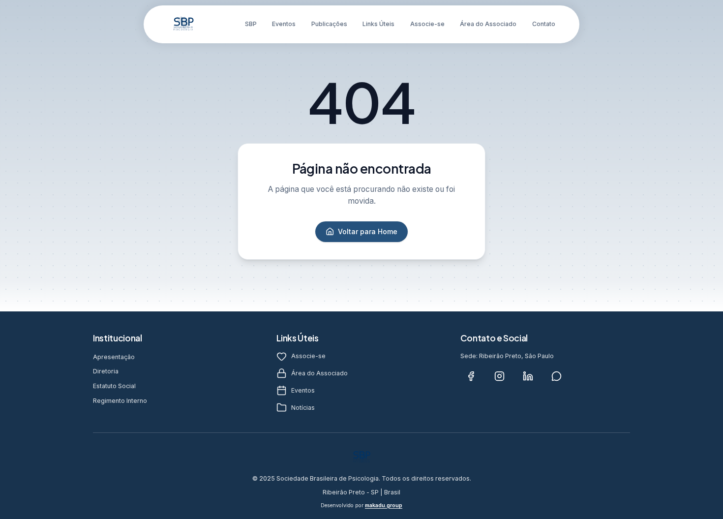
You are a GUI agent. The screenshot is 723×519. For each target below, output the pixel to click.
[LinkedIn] (528, 376)
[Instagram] (500, 376)
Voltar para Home (367, 231)
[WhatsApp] (557, 376)
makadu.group (383, 505)
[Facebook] (471, 376)
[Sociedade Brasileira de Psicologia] (183, 24)
